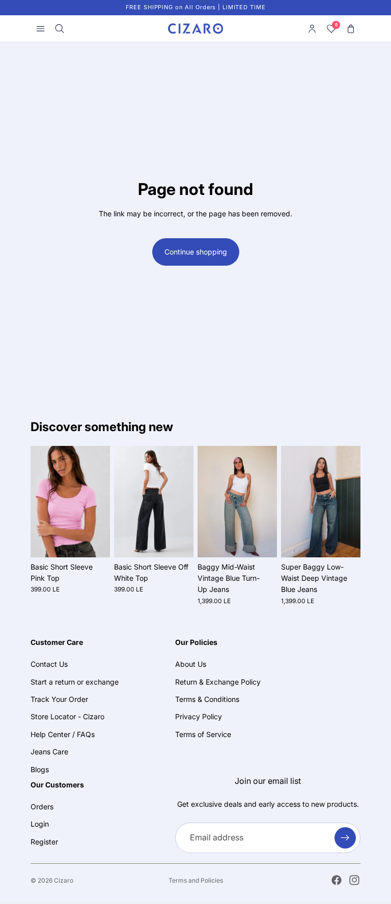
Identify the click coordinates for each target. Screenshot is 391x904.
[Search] (59, 28)
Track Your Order (59, 699)
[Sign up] (345, 837)
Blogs (40, 769)
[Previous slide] (42, 501)
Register (44, 841)
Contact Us (49, 664)
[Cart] (350, 28)
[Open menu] (40, 28)
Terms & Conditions (207, 699)
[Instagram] (354, 880)
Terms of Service (203, 733)
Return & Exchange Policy (218, 681)
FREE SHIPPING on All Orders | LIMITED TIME (196, 7)
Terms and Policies (196, 880)
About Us (190, 664)
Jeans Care (49, 751)
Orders (42, 806)
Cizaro (63, 880)
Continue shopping (195, 251)
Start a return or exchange (75, 681)
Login (40, 824)
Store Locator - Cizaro (67, 716)
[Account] (312, 28)
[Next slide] (99, 501)
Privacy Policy (198, 716)
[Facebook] (336, 880)
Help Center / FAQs (63, 733)
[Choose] (94, 541)
